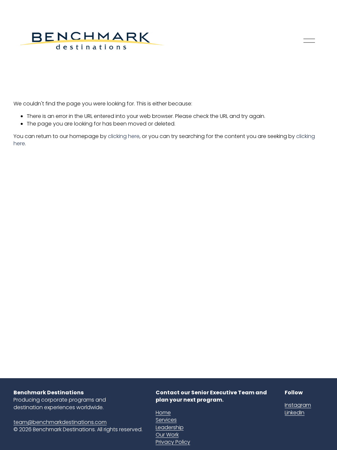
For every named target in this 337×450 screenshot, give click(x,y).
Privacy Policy (173, 442)
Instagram (298, 405)
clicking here (124, 136)
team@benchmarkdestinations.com (60, 422)
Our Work (167, 434)
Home (163, 412)
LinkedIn (294, 412)
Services (166, 420)
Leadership (170, 427)
